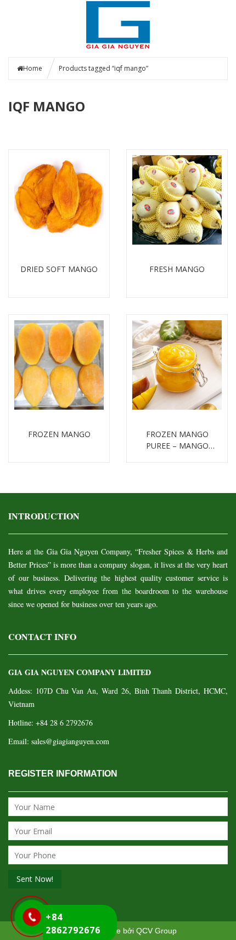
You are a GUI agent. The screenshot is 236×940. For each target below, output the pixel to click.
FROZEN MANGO (59, 434)
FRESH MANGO (177, 269)
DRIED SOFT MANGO (59, 269)
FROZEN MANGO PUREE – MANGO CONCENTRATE (177, 440)
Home (32, 68)
